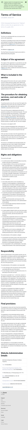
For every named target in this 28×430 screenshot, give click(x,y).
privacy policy (4, 106)
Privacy (2, 422)
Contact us (3, 401)
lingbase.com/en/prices (10, 116)
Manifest (3, 403)
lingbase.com (12, 43)
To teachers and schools (6, 405)
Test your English (4, 410)
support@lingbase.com (7, 387)
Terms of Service (4, 424)
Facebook (3, 417)
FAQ (2, 400)
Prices (2, 412)
